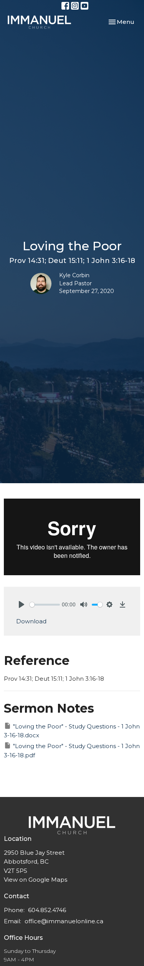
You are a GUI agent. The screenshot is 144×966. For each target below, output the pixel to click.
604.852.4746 (47, 910)
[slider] (45, 604)
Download (31, 621)
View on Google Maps (35, 879)
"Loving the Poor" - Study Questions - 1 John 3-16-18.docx (72, 731)
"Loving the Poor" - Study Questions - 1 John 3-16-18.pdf (72, 750)
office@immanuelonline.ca (64, 921)
